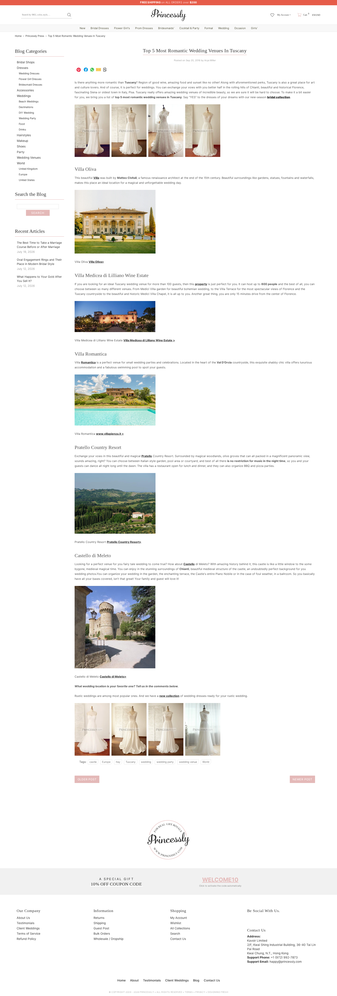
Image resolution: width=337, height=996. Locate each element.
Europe (106, 761)
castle (93, 761)
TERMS (189, 992)
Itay (118, 761)
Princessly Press (34, 35)
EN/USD (316, 15)
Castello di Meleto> (113, 676)
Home (18, 35)
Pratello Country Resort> (124, 542)
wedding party (165, 761)
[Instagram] (260, 922)
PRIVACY (200, 992)
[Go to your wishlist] (272, 13)
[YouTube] (279, 922)
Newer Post (302, 779)
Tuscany (131, 761)
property (201, 284)
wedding (146, 761)
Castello (189, 564)
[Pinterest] (269, 922)
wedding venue (188, 761)
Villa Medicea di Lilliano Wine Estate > (149, 340)
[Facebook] (250, 922)
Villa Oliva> (96, 262)
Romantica (88, 362)
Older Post (87, 779)
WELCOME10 (220, 879)
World (205, 761)
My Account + (284, 14)
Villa (96, 178)
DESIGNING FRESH (218, 992)
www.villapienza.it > (110, 433)
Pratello (146, 456)
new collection (169, 696)
